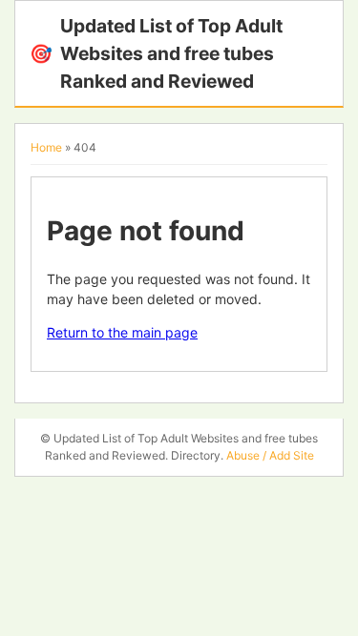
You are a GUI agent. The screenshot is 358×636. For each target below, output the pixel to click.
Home (46, 147)
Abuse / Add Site (270, 455)
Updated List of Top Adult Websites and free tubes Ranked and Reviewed (156, 53)
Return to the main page (122, 332)
